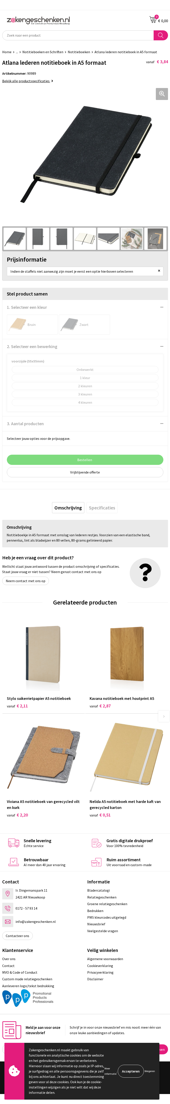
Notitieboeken (79, 52)
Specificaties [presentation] (102, 508)
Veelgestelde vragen (102, 931)
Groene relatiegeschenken (107, 904)
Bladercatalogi (98, 890)
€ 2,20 (17, 815)
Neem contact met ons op (25, 581)
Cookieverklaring (100, 965)
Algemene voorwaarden (105, 959)
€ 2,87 (100, 706)
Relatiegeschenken (101, 897)
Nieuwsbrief (96, 924)
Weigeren (150, 1071)
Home (7, 52)
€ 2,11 (17, 706)
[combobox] (78, 35)
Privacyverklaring (100, 972)
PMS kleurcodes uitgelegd (106, 917)
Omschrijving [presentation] (68, 508)
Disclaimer (95, 979)
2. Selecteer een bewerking (32, 346)
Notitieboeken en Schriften (42, 52)
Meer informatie (110, 1071)
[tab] (68, 507)
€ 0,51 (100, 815)
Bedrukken (95, 910)
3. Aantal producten (25, 423)
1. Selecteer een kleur (27, 307)
